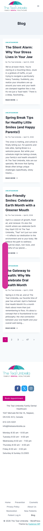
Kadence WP (34, 524)
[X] (24, 388)
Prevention (20, 502)
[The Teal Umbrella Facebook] (5, 255)
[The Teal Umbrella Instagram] (5, 266)
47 (27, 339)
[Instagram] (31, 388)
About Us (32, 507)
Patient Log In (14, 515)
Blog (33, 515)
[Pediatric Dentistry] (5, 276)
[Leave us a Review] (5, 286)
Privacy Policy (13, 507)
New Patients (30, 511)
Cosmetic (33, 502)
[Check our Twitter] (5, 260)
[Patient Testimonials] (5, 281)
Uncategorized (12, 42)
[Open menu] (38, 6)
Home (8, 502)
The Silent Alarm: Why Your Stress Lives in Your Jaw (19, 52)
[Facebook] (18, 388)
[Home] (5, 245)
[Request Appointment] (5, 250)
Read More (12, 100)
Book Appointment (14, 398)
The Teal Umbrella (14, 62)
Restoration (11, 511)
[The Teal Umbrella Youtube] (5, 271)
